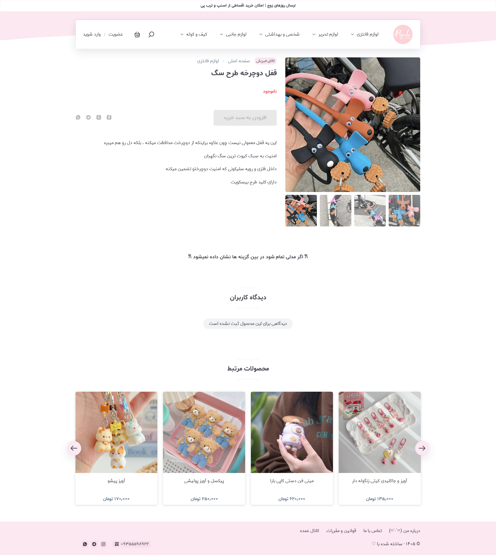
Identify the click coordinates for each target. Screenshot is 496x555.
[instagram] (103, 544)
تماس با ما (372, 531)
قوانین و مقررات (341, 531)
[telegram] (88, 118)
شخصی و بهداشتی (282, 34)
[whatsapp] (78, 118)
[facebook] (109, 118)
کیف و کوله (196, 34)
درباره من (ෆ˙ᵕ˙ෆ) (404, 531)
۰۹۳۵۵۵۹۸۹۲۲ (135, 544)
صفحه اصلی (239, 61)
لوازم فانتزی (368, 34)
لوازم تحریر (328, 34)
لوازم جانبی (236, 34)
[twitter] (98, 118)
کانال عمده (309, 531)
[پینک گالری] (403, 34)
